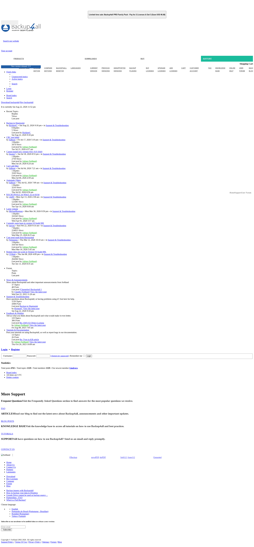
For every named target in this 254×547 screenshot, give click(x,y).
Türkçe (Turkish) (19, 516)
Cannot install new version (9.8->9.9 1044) (24, 152)
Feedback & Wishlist (15, 313)
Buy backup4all (26, 102)
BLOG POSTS (7, 421)
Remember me (76, 356)
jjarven (12, 225)
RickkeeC (13, 125)
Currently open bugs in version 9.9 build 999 (25, 223)
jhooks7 (12, 154)
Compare (10, 481)
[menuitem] (17, 79)
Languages (10, 472)
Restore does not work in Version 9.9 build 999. (26, 252)
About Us (10, 465)
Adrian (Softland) (29, 147)
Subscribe (6, 530)
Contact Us (11, 467)
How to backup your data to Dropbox (22, 493)
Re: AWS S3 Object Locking (32, 323)
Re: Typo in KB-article (29, 339)
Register (15, 349)
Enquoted (157, 457)
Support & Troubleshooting (57, 125)
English (15, 509)
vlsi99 (11, 197)
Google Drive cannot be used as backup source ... (27, 495)
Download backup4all (10, 102)
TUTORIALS (7, 434)
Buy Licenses (12, 479)
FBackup (73, 457)
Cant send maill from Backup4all (20, 237)
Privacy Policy (34, 542)
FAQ (3, 408)
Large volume (12, 209)
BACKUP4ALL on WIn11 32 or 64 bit (22, 194)
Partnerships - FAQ (14, 498)
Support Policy (7, 542)
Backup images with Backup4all (19, 490)
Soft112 (123, 457)
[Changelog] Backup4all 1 (31, 289)
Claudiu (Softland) (22, 292)
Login (4, 349)
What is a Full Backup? (16, 500)
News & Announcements (16, 280)
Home (9, 462)
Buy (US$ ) (10, 22)
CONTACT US (8, 449)
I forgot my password (60, 356)
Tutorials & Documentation (17, 330)
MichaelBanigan (16, 211)
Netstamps (13, 240)
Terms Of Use (21, 542)
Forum (9, 483)
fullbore (12, 140)
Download (10, 476)
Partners (9, 469)
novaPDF (95, 457)
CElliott (12, 254)
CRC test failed (12, 137)
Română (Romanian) (20, 514)
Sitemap (45, 542)
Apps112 (131, 457)
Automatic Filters (13, 180)
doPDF (103, 457)
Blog (8, 486)
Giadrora (73, 368)
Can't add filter (12, 166)
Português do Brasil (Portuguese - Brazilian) (30, 511)
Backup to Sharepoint (15, 123)
